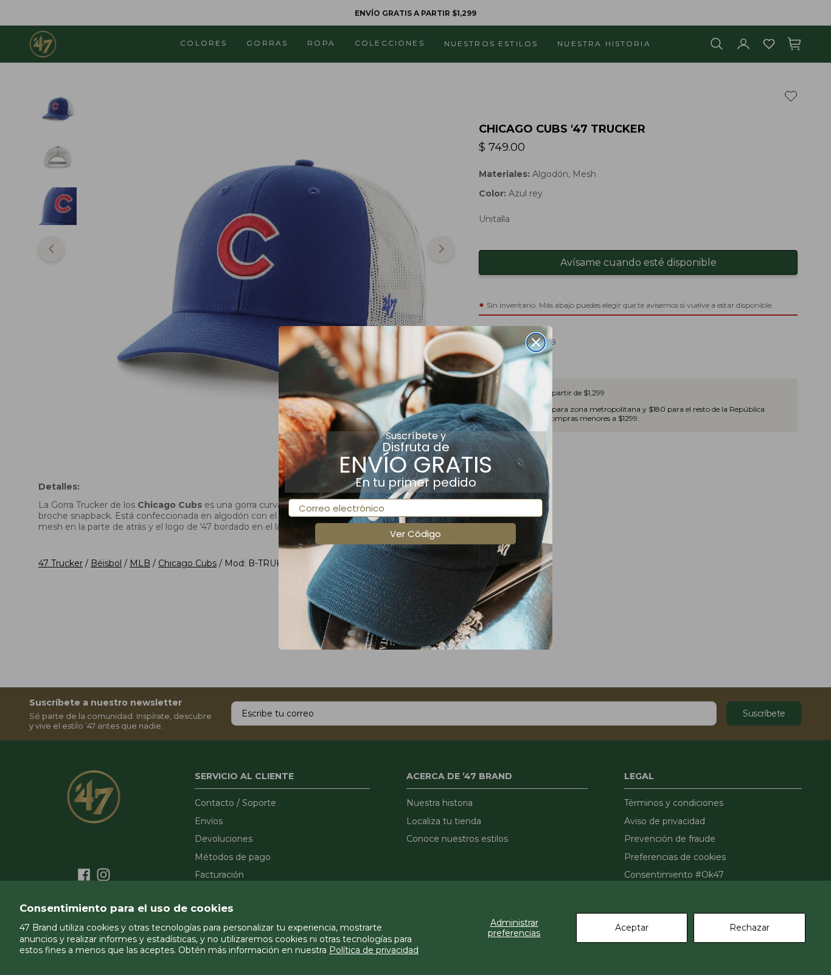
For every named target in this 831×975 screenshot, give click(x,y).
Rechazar (749, 927)
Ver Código (415, 533)
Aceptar (631, 927)
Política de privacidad (374, 950)
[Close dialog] (536, 342)
